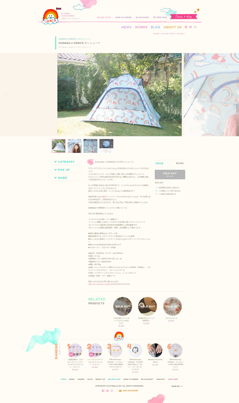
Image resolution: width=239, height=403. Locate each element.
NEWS (126, 27)
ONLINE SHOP (104, 17)
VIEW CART (161, 17)
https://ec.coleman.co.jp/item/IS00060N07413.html (109, 284)
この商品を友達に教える (167, 194)
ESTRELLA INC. (115, 386)
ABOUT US (172, 27)
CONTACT (160, 379)
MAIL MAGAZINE (130, 391)
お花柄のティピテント (108, 197)
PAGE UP (176, 386)
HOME (156, 34)
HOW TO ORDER (123, 17)
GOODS (180, 34)
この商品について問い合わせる (169, 191)
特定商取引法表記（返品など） (169, 187)
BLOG (155, 27)
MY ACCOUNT (142, 17)
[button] (233, 94)
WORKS (141, 27)
